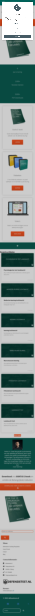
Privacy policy (17, 23)
